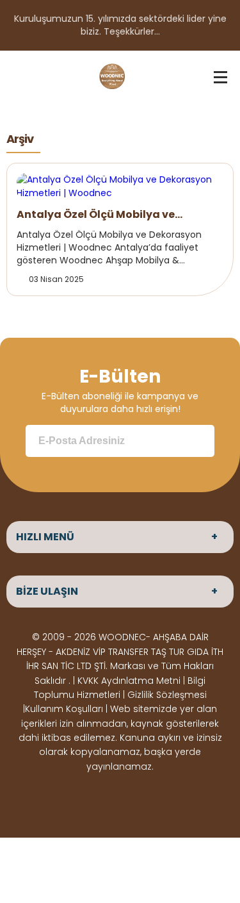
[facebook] (69, 799)
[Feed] (171, 799)
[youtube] (151, 799)
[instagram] (110, 799)
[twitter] (89, 799)
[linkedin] (130, 799)
